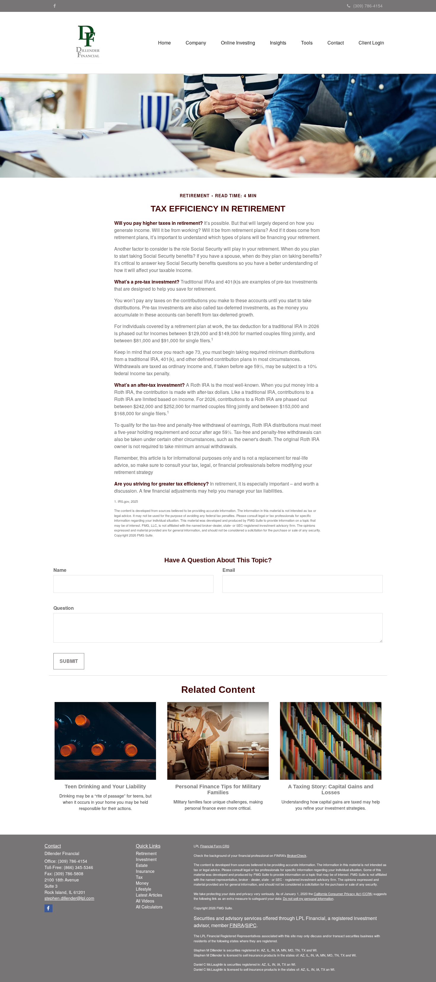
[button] (196, 42)
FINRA (237, 925)
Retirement (146, 853)
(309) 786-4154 (368, 6)
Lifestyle (143, 889)
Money (142, 883)
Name (59, 570)
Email (228, 570)
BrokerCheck (296, 855)
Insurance (145, 871)
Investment (146, 859)
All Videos (145, 901)
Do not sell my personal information (308, 898)
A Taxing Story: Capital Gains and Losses (330, 789)
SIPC (251, 925)
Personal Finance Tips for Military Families (218, 789)
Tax (139, 877)
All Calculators (149, 907)
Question (63, 608)
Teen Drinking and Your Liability (105, 787)
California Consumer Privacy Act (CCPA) (343, 893)
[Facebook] (54, 6)
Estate (142, 865)
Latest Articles (149, 895)
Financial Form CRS (214, 845)
